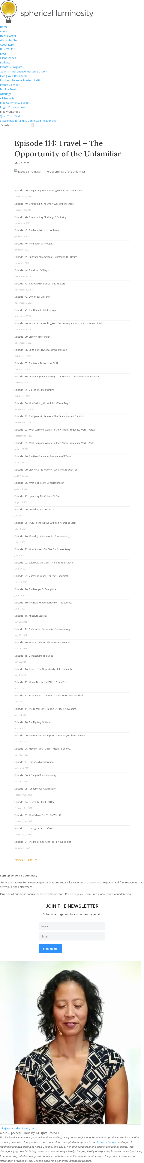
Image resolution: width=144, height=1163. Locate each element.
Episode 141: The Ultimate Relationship (35, 310)
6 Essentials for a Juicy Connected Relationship (28, 120)
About (3, 31)
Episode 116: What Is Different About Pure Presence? (42, 642)
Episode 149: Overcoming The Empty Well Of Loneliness (44, 203)
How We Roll (8, 49)
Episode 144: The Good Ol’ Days (31, 270)
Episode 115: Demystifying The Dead (33, 655)
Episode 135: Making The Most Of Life (34, 389)
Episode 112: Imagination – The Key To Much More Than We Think (48, 695)
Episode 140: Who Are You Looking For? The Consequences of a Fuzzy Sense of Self (58, 323)
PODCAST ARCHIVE (26, 860)
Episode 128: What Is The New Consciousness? (39, 482)
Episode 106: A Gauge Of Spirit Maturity (35, 775)
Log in (4, 107)
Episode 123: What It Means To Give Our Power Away (42, 549)
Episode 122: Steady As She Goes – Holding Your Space (43, 562)
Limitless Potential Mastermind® (20, 80)
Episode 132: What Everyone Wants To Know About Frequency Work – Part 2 (54, 429)
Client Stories (8, 58)
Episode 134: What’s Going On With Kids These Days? (42, 403)
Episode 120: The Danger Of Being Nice (35, 589)
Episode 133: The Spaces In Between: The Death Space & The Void (49, 416)
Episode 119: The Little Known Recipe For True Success (43, 602)
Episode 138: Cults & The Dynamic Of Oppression (40, 349)
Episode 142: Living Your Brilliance (32, 296)
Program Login (17, 107)
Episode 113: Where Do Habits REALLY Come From (41, 682)
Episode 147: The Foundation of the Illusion (37, 230)
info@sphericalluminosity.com (18, 1128)
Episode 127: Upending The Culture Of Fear (37, 496)
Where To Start (9, 40)
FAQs (3, 53)
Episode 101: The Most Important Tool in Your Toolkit (42, 841)
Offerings (5, 94)
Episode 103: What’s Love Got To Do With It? (37, 815)
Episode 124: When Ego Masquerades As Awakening (42, 536)
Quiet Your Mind (10, 116)
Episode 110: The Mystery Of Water (33, 722)
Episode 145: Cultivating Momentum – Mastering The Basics (45, 257)
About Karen (7, 44)
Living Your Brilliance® (13, 76)
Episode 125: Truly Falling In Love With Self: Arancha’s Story (45, 522)
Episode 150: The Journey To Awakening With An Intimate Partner (48, 190)
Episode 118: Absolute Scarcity (30, 615)
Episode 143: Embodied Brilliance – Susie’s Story (39, 283)
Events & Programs (12, 67)
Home (4, 27)
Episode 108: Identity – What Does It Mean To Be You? (42, 748)
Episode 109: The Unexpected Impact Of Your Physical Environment (50, 735)
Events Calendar (10, 85)
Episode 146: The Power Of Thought (33, 243)
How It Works (8, 35)
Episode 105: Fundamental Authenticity (35, 788)
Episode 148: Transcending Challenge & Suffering (40, 217)
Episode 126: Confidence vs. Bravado (34, 509)
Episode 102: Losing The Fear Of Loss (34, 828)
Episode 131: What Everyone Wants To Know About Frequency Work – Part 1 (54, 443)
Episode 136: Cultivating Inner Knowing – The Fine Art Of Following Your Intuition (56, 376)
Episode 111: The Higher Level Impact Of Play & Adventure (45, 708)
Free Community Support (15, 102)
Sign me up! (50, 948)
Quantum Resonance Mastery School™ (23, 71)
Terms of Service (107, 1141)
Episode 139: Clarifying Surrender (32, 336)
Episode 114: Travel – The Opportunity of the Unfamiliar (44, 669)
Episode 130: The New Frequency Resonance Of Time (42, 456)
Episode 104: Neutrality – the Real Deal (34, 802)
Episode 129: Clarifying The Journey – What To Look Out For (45, 469)
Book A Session (9, 89)
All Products (7, 98)
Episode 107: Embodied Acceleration (34, 762)
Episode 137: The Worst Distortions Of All (36, 363)
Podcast (5, 62)
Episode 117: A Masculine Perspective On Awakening (42, 629)
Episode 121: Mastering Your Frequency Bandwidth (41, 576)
